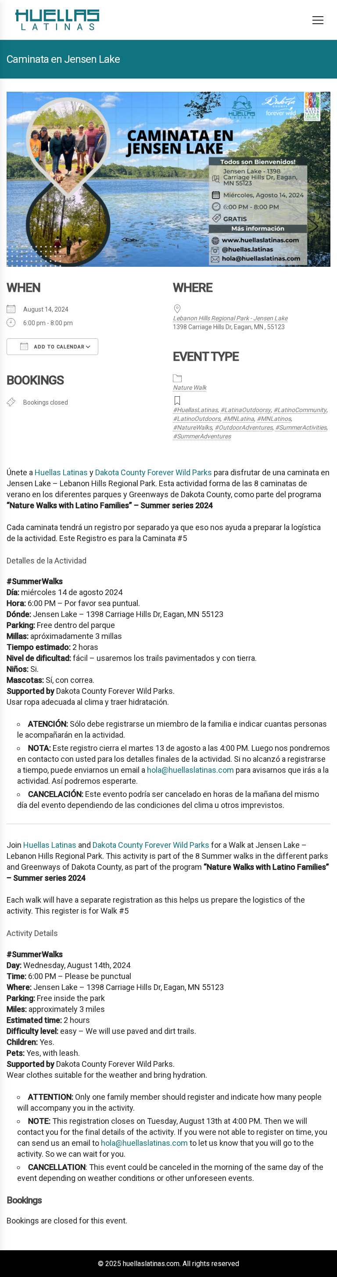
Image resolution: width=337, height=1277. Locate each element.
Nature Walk (189, 387)
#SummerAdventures (202, 436)
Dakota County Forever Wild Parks (153, 472)
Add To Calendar (58, 347)
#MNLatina (238, 418)
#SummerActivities (300, 427)
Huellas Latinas (61, 472)
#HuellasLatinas (195, 409)
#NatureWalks (192, 427)
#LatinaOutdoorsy (245, 409)
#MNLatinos (274, 418)
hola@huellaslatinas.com (190, 770)
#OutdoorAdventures (243, 427)
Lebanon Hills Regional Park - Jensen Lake (230, 318)
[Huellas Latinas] (57, 19)
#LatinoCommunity (299, 409)
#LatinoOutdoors (196, 418)
